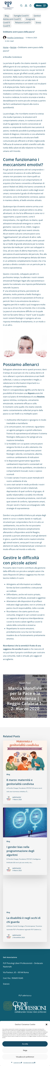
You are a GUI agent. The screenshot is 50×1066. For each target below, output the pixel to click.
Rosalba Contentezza (15, 37)
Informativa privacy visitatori (29, 1062)
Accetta (25, 1044)
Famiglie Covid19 (21, 15)
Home (5, 47)
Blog (7, 15)
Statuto (6, 984)
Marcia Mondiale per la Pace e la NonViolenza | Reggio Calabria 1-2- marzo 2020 (25, 696)
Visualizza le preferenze (25, 1057)
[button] (46, 1024)
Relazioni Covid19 (22, 22)
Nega (25, 1050)
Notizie (13, 47)
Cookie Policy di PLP (17, 1062)
